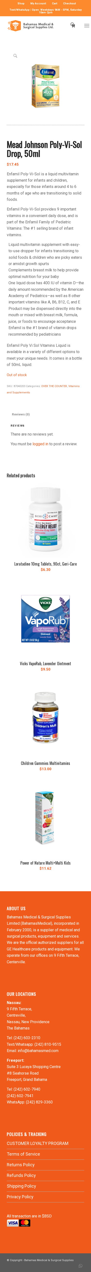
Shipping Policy (21, 1186)
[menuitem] (21, 3)
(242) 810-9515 (47, 1044)
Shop (21, 3)
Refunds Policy (21, 1175)
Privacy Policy (20, 1196)
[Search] (70, 25)
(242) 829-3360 (39, 1102)
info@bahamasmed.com (38, 1050)
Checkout (69, 3)
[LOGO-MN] (38, 25)
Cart (54, 3)
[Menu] (86, 26)
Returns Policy (21, 1164)
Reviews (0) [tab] (21, 414)
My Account (38, 3)
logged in (40, 444)
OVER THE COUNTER (54, 386)
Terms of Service (23, 1154)
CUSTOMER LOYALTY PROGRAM (37, 1143)
